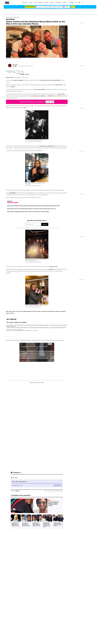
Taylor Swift (58, 84)
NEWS (31, 2)
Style (35, 2)
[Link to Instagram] (79, 2)
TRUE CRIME (58, 2)
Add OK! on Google (25, 74)
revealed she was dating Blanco (47, 146)
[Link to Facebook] (76, 2)
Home (7, 17)
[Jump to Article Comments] (6, 71)
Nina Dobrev (62, 94)
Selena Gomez (16, 17)
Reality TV (25, 2)
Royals (40, 2)
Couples (11, 17)
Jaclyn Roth (15, 64)
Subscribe (71, 2)
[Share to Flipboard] (18, 71)
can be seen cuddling (39, 89)
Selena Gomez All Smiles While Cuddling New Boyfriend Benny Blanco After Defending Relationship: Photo (33, 205)
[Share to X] (14, 71)
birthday (13, 86)
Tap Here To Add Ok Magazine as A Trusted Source (32, 101)
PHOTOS (46, 2)
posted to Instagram (18, 80)
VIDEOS (51, 2)
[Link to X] (82, 2)
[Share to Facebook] (10, 71)
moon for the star (53, 266)
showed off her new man (47, 80)
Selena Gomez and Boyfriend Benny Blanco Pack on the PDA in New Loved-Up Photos (28, 211)
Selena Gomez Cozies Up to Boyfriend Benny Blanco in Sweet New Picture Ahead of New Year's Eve (31, 208)
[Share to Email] (22, 71)
